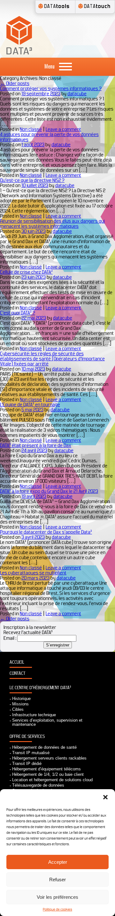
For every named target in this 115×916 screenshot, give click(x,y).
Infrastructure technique (34, 715)
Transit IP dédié (27, 763)
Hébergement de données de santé (44, 747)
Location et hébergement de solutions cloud (52, 780)
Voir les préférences (57, 897)
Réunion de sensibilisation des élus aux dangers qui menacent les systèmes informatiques (52, 223)
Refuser (57, 879)
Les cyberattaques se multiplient (33, 573)
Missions (20, 704)
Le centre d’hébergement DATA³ (40, 687)
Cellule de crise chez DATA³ (26, 272)
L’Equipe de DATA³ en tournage (30, 404)
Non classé (31, 129)
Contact (18, 673)
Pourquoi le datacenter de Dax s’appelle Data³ (46, 532)
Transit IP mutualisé (31, 753)
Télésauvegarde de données (38, 785)
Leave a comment (63, 129)
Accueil (17, 662)
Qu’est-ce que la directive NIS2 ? (32, 180)
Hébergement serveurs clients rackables (49, 758)
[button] (105, 797)
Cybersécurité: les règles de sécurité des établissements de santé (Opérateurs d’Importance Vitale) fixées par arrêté (52, 358)
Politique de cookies (57, 909)
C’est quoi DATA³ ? (17, 313)
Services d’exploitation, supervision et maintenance (47, 722)
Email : (10, 638)
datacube (77, 93)
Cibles (18, 709)
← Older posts (14, 83)
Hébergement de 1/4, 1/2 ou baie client (48, 774)
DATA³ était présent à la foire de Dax (35, 445)
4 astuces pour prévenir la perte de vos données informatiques (49, 136)
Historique (21, 698)
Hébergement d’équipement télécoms (46, 769)
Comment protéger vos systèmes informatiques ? (51, 88)
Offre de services (27, 736)
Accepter (57, 862)
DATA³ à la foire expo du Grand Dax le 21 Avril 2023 (49, 491)
